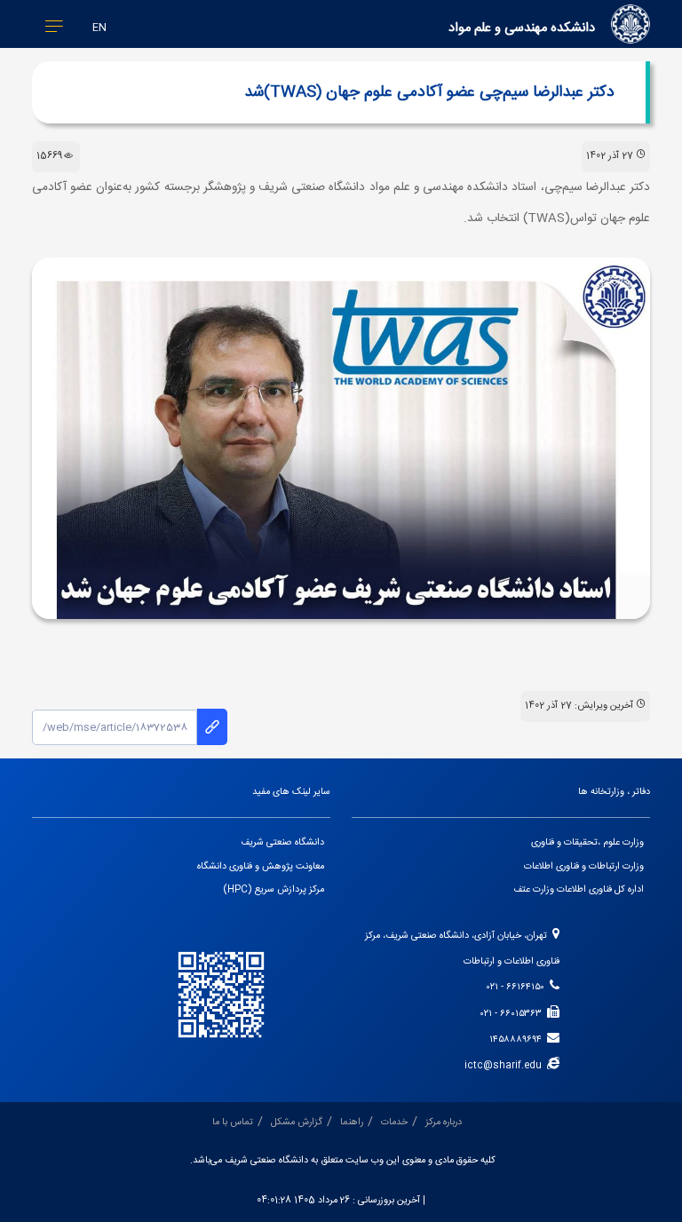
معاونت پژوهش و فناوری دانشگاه (260, 867)
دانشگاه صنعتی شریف (282, 843)
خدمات (394, 1123)
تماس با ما (232, 1123)
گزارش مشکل (296, 1123)
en (99, 28)
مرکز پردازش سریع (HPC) (274, 890)
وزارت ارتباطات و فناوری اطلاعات (584, 867)
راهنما (351, 1123)
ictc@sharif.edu (505, 1066)
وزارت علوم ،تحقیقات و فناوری (587, 843)
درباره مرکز (443, 1123)
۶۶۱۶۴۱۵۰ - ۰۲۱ (518, 988)
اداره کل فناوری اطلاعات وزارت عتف (578, 890)
